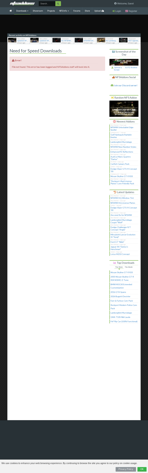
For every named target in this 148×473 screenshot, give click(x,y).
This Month (129, 267)
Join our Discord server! (125, 85)
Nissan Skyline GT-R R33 (122, 176)
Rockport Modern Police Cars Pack (124, 307)
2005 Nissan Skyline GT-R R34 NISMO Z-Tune (122, 278)
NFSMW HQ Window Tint (122, 198)
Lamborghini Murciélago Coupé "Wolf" (121, 221)
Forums (76, 11)
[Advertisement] (124, 373)
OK (142, 469)
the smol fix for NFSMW (121, 215)
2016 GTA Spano (118, 292)
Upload (97, 11)
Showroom (38, 11)
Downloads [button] (21, 11)
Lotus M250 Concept (120, 254)
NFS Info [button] (63, 11)
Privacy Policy (126, 469)
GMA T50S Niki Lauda (120, 317)
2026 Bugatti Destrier (120, 296)
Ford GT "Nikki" (117, 242)
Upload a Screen (117, 68)
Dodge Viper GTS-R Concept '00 (124, 170)
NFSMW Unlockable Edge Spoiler (122, 128)
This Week (119, 267)
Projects (51, 11)
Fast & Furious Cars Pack (122, 300)
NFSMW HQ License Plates (123, 203)
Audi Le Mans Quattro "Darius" (121, 157)
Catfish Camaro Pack (120, 164)
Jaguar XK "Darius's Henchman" (119, 247)
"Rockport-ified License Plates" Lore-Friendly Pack (122, 182)
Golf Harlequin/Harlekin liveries (121, 135)
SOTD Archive (131, 67)
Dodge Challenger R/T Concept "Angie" (121, 228)
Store (87, 11)
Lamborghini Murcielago (121, 142)
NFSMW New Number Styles (123, 147)
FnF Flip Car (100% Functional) (124, 321)
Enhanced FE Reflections (122, 152)
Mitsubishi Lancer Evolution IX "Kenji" (123, 235)
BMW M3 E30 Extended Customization (121, 286)
